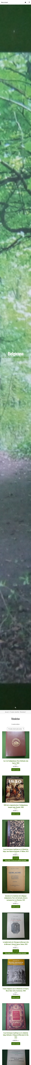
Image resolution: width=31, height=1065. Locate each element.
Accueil (7, 712)
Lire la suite (15, 858)
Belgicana (15, 353)
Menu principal (4, 2)
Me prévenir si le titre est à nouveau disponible (15, 860)
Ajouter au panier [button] (15, 769)
